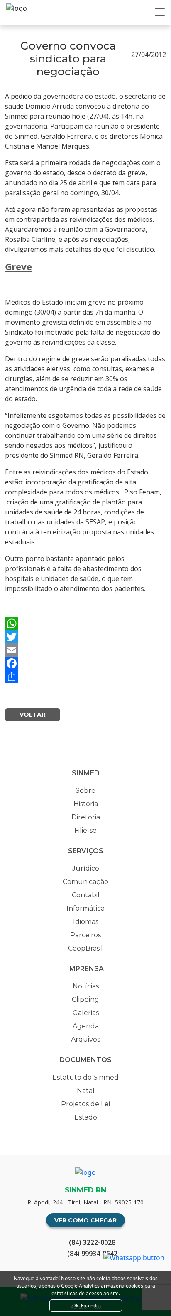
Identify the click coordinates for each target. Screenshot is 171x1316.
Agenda (86, 1026)
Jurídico (85, 868)
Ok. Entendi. (85, 1305)
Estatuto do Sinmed (85, 1077)
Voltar (33, 714)
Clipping (85, 999)
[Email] (85, 650)
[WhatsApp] (85, 623)
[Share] (85, 676)
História (85, 804)
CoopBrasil (85, 948)
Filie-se (85, 830)
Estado (85, 1117)
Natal (86, 1091)
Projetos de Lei (85, 1104)
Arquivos (85, 1039)
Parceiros (85, 935)
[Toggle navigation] (160, 12)
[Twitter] (85, 636)
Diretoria (85, 817)
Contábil (86, 895)
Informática (85, 908)
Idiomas (85, 922)
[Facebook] (85, 663)
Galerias (86, 1013)
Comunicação (85, 882)
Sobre (85, 791)
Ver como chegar (85, 1220)
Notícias (86, 986)
